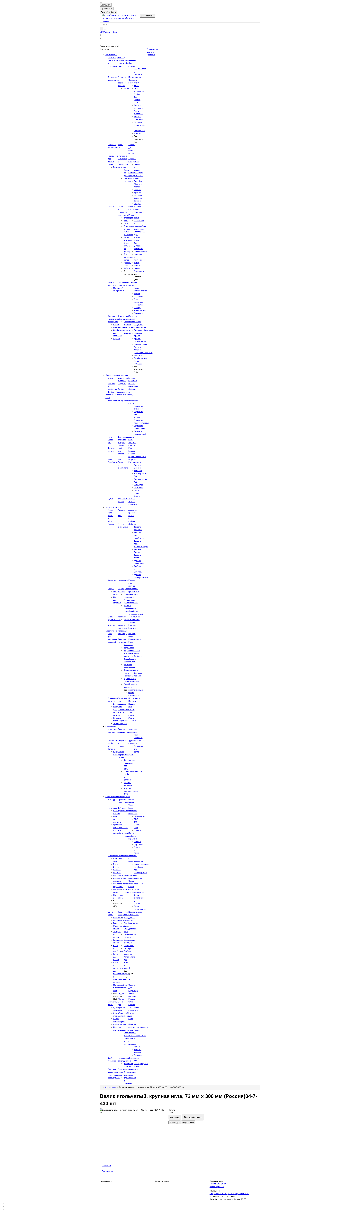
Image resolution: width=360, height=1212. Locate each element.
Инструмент (121, 156)
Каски (136, 288)
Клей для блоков (121, 451)
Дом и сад (120, 57)
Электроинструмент (137, 327)
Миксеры (138, 355)
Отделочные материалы (116, 631)
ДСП (136, 822)
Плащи (137, 307)
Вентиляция (111, 55)
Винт (120, 515)
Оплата (150, 52)
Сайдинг (122, 389)
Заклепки (112, 580)
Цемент (131, 912)
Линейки (138, 181)
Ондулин (122, 383)
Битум (110, 378)
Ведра (121, 993)
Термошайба (134, 617)
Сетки (131, 886)
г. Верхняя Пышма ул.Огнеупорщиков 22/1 (229, 1193)
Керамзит (138, 844)
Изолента (112, 206)
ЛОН (136, 1061)
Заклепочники (140, 251)
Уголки (116, 723)
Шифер (111, 392)
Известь (137, 841)
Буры (126, 223)
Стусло (116, 338)
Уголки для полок (131, 712)
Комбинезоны (140, 291)
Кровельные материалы (116, 375)
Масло (121, 459)
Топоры (137, 133)
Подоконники (134, 698)
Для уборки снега (137, 100)
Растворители (134, 462)
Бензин (137, 468)
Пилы (136, 361)
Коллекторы (129, 760)
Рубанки (138, 364)
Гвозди (111, 524)
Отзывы (106, 1165)
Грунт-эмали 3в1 (110, 440)
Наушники (138, 296)
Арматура (112, 799)
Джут (126, 926)
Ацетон (137, 465)
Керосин (138, 470)
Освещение (133, 1058)
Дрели (137, 336)
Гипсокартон (140, 816)
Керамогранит (134, 639)
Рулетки (137, 192)
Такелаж (122, 617)
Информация (106, 1181)
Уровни (137, 201)
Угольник (138, 195)
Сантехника (110, 726)
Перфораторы (140, 358)
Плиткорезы (121, 723)
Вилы (136, 85)
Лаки (110, 459)
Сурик (110, 499)
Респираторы (140, 310)
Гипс (115, 923)
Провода (138, 1055)
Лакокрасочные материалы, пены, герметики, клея (119, 395)
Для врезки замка (137, 237)
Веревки (132, 60)
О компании (152, 49)
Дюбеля (132, 524)
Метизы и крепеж (113, 507)
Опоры (111, 589)
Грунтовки (112, 808)
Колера (131, 448)
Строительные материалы (117, 796)
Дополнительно (162, 1181)
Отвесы (137, 189)
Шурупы (132, 628)
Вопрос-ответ (108, 1171)
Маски (137, 293)
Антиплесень (114, 400)
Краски (131, 451)
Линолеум (122, 633)
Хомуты (111, 625)
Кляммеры (123, 580)
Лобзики (137, 347)
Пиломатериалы (115, 856)
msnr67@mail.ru (217, 1186)
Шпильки (132, 625)
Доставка (151, 55)
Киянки (137, 265)
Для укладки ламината (138, 246)
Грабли (137, 94)
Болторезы (139, 229)
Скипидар (138, 485)
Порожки (132, 701)
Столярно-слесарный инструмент (113, 319)
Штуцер (127, 794)
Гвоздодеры (139, 232)
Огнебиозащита (115, 462)
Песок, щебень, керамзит (132, 836)
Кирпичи (132, 808)
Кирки (136, 263)
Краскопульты (140, 344)
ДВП (136, 819)
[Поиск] (105, 29)
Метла (121, 999)
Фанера (137, 830)
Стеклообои (123, 709)
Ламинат (132, 659)
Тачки (120, 144)
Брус (115, 864)
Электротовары (125, 1069)
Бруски (116, 867)
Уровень (138, 198)
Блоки (131, 799)
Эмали (137, 496)
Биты (126, 220)
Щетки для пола (131, 1016)
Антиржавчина (124, 400)
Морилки (132, 459)
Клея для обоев (131, 645)
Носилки (138, 122)
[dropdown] (101, 2)
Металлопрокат (125, 833)
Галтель (117, 872)
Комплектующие (141, 864)
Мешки (131, 999)
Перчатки (138, 305)
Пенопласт (129, 945)
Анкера (121, 510)
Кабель (137, 1047)
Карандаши (139, 212)
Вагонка (117, 870)
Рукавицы (138, 313)
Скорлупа (128, 948)
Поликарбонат (135, 77)
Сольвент (138, 487)
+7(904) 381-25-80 (108, 32)
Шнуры (137, 203)
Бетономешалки (135, 173)
